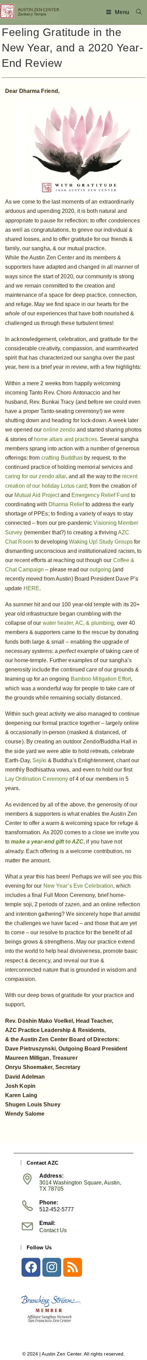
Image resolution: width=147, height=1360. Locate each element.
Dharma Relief (66, 504)
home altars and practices (65, 439)
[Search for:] (136, 12)
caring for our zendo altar (35, 476)
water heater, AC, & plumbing (78, 623)
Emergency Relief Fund (100, 495)
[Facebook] (31, 1267)
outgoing (100, 569)
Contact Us (53, 1230)
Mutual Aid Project (36, 495)
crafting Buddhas (62, 458)
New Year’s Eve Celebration (78, 886)
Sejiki (39, 760)
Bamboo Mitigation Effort (101, 679)
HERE (31, 588)
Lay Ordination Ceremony (36, 779)
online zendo (59, 430)
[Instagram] (51, 1267)
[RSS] (72, 1267)
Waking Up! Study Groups (100, 542)
